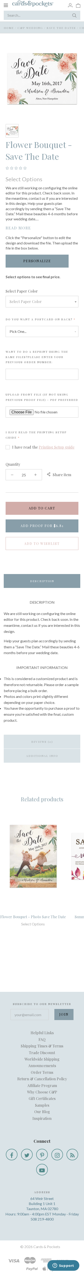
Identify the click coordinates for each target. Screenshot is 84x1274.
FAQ (42, 1039)
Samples (42, 1105)
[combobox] (42, 301)
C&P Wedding (30, 28)
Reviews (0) (42, 741)
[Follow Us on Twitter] (27, 1154)
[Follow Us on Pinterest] (42, 1154)
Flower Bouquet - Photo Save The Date (33, 916)
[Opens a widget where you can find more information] (63, 1266)
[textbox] (42, 301)
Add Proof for (42, 526)
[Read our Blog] (72, 1154)
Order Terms (42, 1072)
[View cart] (78, 5)
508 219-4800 (42, 1219)
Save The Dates (61, 28)
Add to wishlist (42, 543)
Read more (18, 227)
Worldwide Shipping (42, 1059)
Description (42, 581)
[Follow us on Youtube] (42, 1169)
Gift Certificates (42, 1098)
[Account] (70, 5)
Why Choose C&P (42, 1092)
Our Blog (42, 1111)
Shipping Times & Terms (42, 1045)
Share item (62, 474)
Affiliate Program (42, 1085)
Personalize (37, 261)
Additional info (42, 756)
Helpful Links (42, 1032)
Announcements (42, 1065)
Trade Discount (42, 1052)
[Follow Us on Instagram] (57, 1154)
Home (9, 28)
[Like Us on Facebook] (12, 1154)
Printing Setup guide (56, 447)
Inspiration (42, 1118)
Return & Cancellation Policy (42, 1078)
